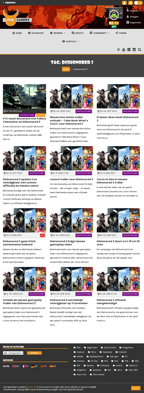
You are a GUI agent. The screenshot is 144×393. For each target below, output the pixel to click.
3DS (78, 347)
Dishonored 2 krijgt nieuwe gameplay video (67, 242)
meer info (32, 387)
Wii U (119, 370)
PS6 (137, 361)
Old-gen (114, 356)
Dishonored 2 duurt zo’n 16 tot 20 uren (118, 242)
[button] (138, 3)
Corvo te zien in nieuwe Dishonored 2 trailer (112, 181)
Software (104, 365)
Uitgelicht (42, 115)
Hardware (107, 352)
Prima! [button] (136, 388)
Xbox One (81, 374)
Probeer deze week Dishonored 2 (117, 118)
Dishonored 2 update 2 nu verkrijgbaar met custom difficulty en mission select (21, 183)
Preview (80, 361)
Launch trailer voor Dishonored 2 (71, 179)
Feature (80, 352)
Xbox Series (98, 374)
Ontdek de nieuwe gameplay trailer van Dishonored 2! (22, 301)
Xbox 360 (133, 370)
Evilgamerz (128, 347)
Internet (123, 352)
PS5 (126, 361)
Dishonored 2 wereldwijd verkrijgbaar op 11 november (69, 301)
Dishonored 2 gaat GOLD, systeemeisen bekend (19, 242)
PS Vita (94, 361)
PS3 (106, 361)
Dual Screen (110, 347)
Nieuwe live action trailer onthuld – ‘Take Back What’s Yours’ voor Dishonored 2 (69, 120)
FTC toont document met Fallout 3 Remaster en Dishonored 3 (24, 120)
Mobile (80, 356)
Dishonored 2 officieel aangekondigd (111, 301)
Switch (119, 365)
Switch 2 (133, 365)
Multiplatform (27, 115)
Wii (109, 370)
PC (42, 235)
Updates (97, 370)
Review (90, 365)
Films (93, 352)
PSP (78, 365)
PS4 (116, 361)
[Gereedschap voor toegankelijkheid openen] (130, 3)
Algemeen (92, 347)
